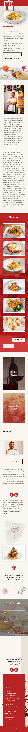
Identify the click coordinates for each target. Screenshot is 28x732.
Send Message (20, 632)
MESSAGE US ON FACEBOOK (12, 58)
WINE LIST (8, 346)
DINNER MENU (18, 339)
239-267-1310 (10, 719)
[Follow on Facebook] (12, 495)
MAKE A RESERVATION (12, 54)
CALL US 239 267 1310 (14, 461)
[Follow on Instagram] (16, 495)
